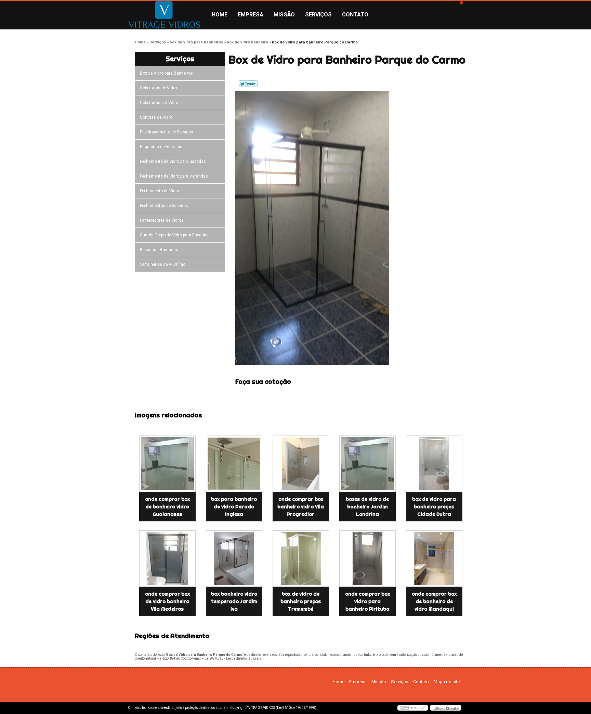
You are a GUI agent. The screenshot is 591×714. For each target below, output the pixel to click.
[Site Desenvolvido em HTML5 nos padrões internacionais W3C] (412, 708)
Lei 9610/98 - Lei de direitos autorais (233, 658)
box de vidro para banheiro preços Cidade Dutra (434, 506)
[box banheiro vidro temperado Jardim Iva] (234, 558)
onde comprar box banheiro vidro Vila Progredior (300, 506)
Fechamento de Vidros (161, 191)
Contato (355, 14)
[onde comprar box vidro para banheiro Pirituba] (367, 558)
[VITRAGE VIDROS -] (167, 14)
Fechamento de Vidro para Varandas (174, 176)
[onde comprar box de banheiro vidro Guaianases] (167, 464)
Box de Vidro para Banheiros (166, 73)
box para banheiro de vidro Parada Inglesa (234, 506)
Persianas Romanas (159, 249)
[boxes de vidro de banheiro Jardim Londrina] (367, 464)
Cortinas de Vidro (156, 117)
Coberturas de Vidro (158, 88)
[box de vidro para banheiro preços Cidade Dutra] (434, 464)
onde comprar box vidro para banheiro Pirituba (367, 601)
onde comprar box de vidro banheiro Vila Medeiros (167, 601)
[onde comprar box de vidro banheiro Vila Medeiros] (167, 558)
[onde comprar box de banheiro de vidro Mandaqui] (434, 558)
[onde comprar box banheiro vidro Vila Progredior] (301, 464)
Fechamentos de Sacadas (164, 205)
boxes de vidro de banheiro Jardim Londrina (367, 506)
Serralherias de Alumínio (162, 264)
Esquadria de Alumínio (161, 146)
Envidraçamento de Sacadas (166, 132)
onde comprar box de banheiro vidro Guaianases (167, 506)
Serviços (318, 14)
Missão (284, 14)
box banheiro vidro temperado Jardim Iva (234, 601)
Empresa (250, 14)
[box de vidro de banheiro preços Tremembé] (301, 558)
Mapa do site (447, 681)
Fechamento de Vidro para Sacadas (173, 161)
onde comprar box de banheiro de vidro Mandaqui (434, 601)
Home (219, 14)
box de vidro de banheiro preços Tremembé (300, 601)
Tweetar (248, 83)
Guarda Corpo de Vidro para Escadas (174, 235)
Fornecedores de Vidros (162, 220)
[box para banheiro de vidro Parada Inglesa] (234, 464)
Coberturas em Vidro (159, 102)
